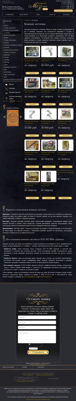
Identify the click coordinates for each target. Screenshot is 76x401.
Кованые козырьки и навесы (12, 45)
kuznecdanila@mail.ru (67, 1)
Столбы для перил (9, 28)
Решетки (6, 42)
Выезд (11, 84)
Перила (5, 25)
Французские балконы (10, 50)
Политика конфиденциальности (44, 375)
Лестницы (6, 33)
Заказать (32, 73)
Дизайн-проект (14, 92)
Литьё (5, 77)
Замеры (12, 88)
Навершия (6, 55)
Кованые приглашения (10, 30)
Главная (27, 20)
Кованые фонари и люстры (12, 79)
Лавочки (6, 60)
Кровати (6, 57)
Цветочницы (7, 72)
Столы (5, 64)
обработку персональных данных (38, 364)
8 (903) (67, 8)
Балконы (6, 47)
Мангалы (6, 62)
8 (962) (67, 4)
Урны (5, 69)
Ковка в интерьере (9, 74)
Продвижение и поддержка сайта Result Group (38, 399)
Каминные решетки (9, 67)
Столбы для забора (9, 40)
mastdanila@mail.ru (68, 3)
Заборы (5, 38)
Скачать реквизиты (28, 375)
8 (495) (67, 6)
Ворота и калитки (9, 35)
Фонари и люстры (9, 52)
